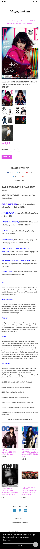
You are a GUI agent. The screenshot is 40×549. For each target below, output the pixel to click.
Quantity (5, 150)
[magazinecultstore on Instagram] (25, 511)
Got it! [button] (20, 545)
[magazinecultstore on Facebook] (14, 511)
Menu (6, 2)
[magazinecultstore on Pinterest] (20, 511)
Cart (37, 2)
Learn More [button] (7, 540)
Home (6, 21)
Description (19, 180)
